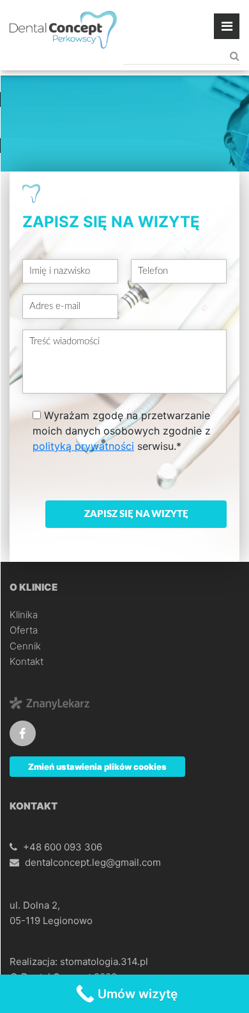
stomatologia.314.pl (104, 961)
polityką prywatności (83, 446)
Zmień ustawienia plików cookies (97, 767)
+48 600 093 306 (62, 847)
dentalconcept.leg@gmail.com (93, 862)
